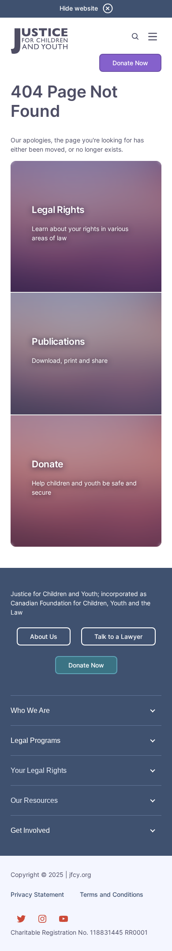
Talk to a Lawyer (118, 636)
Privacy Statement (37, 894)
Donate (47, 464)
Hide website (79, 8)
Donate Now (130, 63)
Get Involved (30, 830)
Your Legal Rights (39, 770)
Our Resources (34, 800)
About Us (43, 636)
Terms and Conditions (111, 894)
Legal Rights (58, 209)
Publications (58, 341)
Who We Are (30, 710)
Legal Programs (35, 740)
